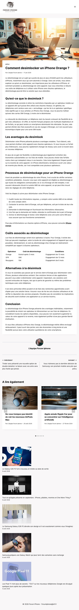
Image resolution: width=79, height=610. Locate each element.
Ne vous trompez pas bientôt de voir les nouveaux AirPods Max (19, 417)
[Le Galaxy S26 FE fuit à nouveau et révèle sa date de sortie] (39, 456)
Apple (7, 64)
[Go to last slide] (5, 410)
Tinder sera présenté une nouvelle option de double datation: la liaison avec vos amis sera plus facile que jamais (20, 364)
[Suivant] (73, 410)
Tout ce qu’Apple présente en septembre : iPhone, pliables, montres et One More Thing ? (36, 498)
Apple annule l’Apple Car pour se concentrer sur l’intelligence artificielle (59, 417)
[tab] (35, 435)
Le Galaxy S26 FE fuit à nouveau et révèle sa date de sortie (25, 469)
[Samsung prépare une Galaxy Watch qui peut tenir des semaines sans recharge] (39, 542)
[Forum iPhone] (10, 6)
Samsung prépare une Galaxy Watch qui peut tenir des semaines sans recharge (33, 555)
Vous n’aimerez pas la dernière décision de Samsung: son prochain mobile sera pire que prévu (59, 364)
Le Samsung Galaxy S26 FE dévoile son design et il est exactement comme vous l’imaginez (37, 526)
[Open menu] (75, 6)
